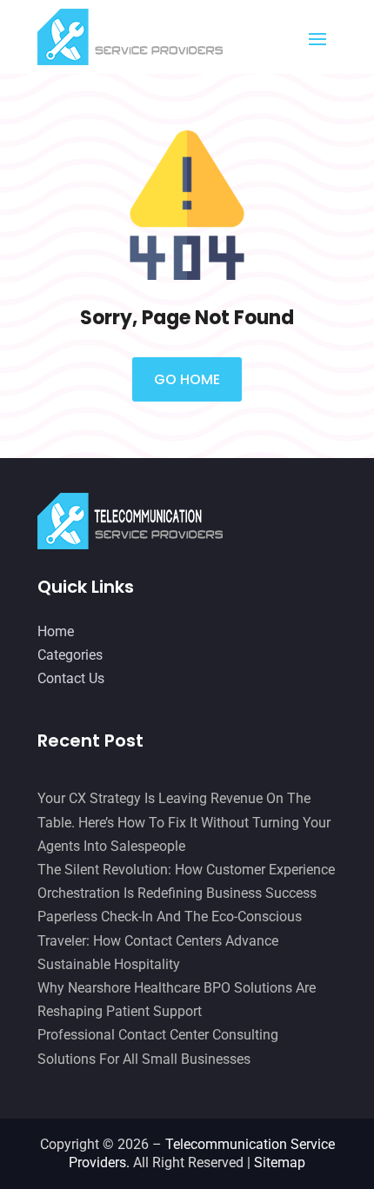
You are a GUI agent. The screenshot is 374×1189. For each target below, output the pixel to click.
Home (55, 631)
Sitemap (279, 1162)
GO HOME (187, 379)
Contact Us (70, 678)
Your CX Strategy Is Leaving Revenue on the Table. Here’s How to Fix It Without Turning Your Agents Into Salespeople (184, 822)
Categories (70, 655)
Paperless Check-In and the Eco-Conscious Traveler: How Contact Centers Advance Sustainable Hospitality (169, 940)
